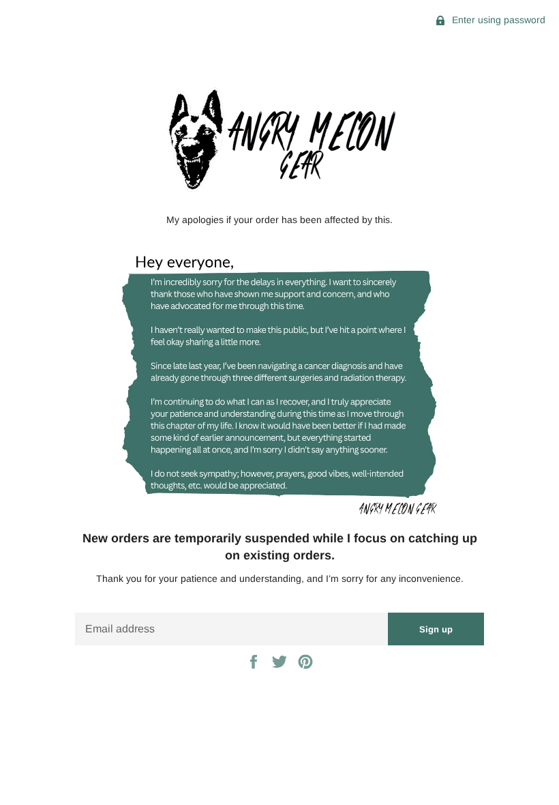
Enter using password (497, 19)
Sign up (436, 629)
